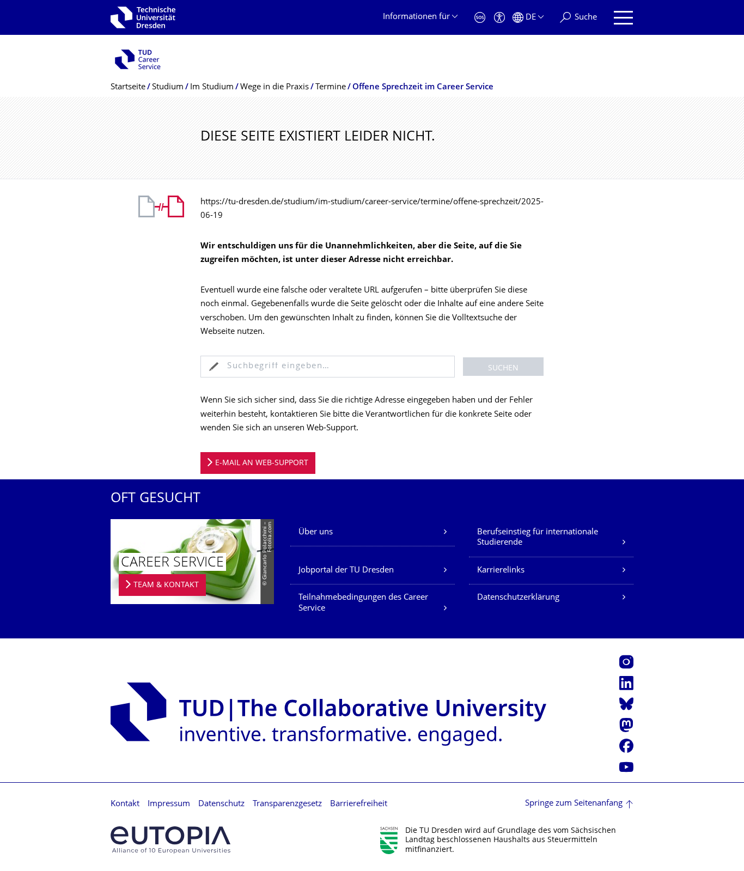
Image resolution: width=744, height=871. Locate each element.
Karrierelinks (501, 571)
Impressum (169, 804)
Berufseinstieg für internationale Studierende (537, 537)
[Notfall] (480, 18)
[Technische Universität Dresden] (143, 17)
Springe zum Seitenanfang (574, 804)
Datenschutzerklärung (518, 598)
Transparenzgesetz (287, 804)
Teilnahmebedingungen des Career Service (363, 603)
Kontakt (125, 804)
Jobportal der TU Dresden (346, 571)
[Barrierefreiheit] (499, 18)
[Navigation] (623, 18)
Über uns (315, 532)
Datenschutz (221, 804)
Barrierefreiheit (358, 804)
